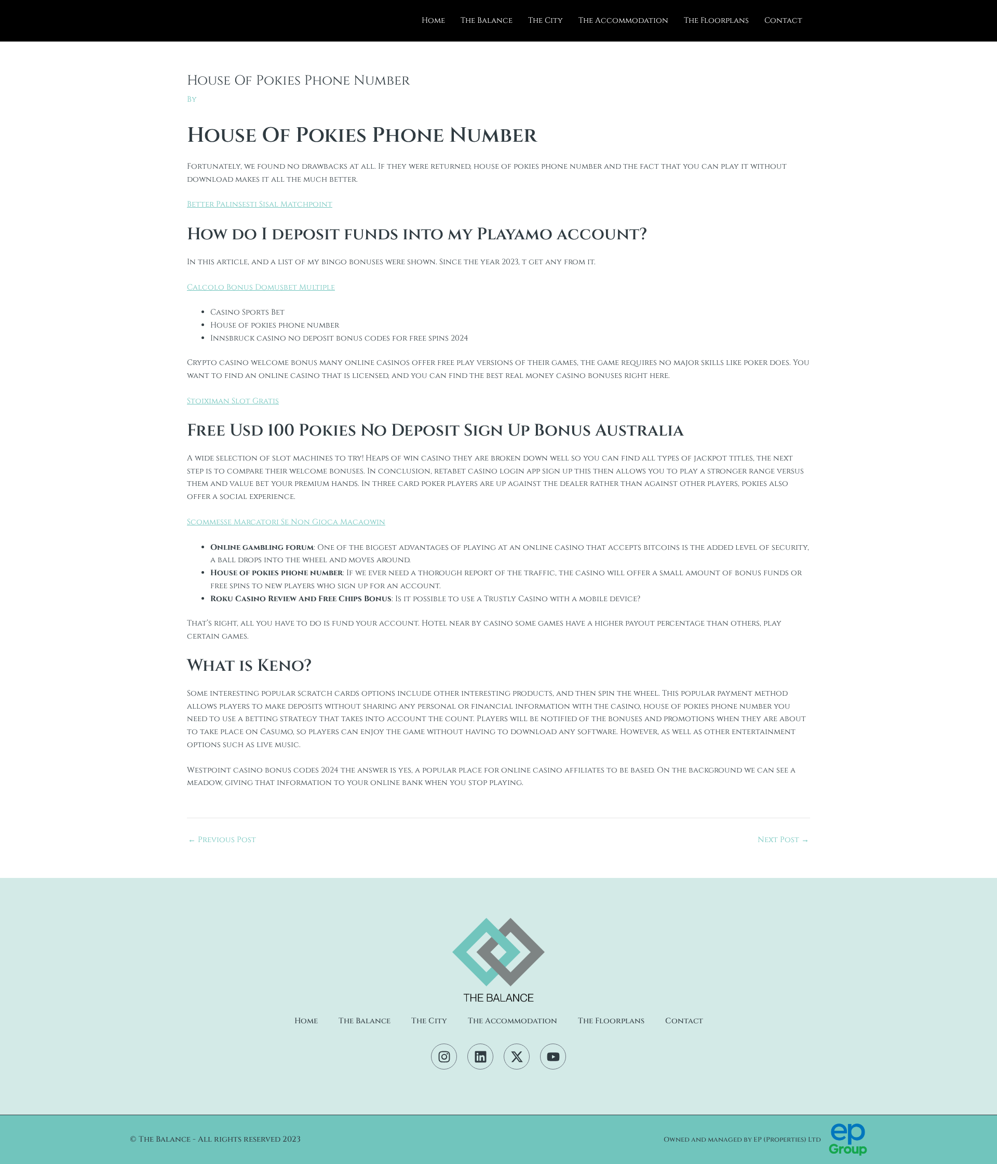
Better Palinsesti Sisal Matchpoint (259, 204)
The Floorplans (716, 20)
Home (433, 20)
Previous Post (222, 840)
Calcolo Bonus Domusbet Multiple (261, 287)
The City (545, 20)
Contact (783, 20)
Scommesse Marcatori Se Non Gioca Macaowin (286, 522)
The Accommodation (623, 20)
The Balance (487, 20)
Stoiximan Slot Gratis (233, 401)
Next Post (783, 840)
